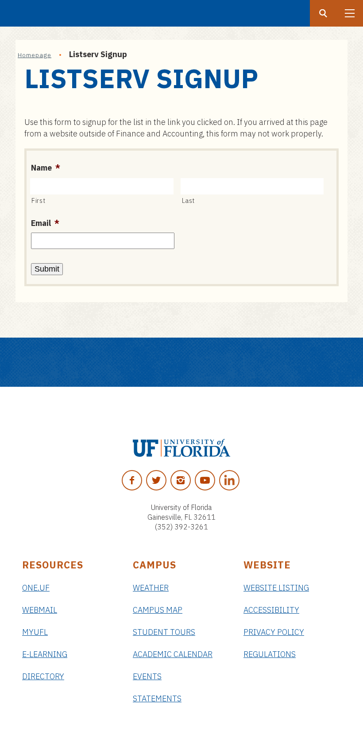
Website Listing (276, 588)
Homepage (34, 55)
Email (45, 223)
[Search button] (323, 13)
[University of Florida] (181, 448)
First (38, 200)
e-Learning (44, 654)
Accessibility (271, 610)
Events (147, 676)
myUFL (35, 632)
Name (45, 168)
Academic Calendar (172, 654)
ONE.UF (36, 588)
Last (188, 200)
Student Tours (164, 632)
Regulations (269, 654)
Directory (43, 676)
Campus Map (157, 610)
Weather (151, 588)
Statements (157, 698)
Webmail (39, 610)
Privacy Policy (273, 632)
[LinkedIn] (229, 480)
